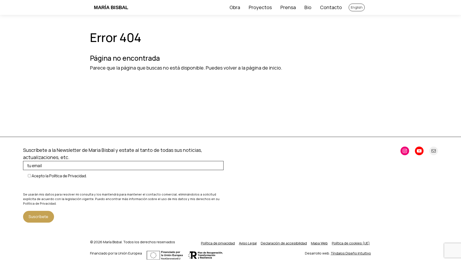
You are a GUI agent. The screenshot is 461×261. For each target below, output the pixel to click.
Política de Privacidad (39, 203)
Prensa (288, 7)
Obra (235, 7)
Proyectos (260, 7)
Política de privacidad (218, 243)
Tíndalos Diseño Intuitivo (351, 253)
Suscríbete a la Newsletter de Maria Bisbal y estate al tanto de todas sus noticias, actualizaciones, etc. (112, 153)
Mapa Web (319, 243)
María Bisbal (111, 7)
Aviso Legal (248, 243)
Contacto (331, 7)
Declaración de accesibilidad (284, 243)
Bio (307, 7)
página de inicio (263, 68)
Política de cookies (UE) (351, 243)
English (357, 7)
